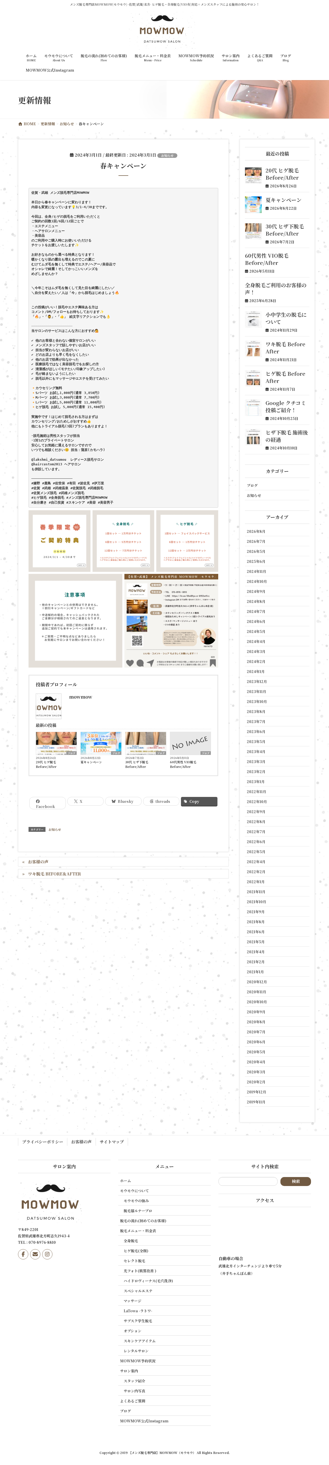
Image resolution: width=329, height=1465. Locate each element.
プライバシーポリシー (42, 1142)
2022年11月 (256, 791)
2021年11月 (256, 891)
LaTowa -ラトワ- (138, 1310)
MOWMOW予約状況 (138, 1360)
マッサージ (132, 1300)
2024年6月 (256, 621)
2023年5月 (256, 741)
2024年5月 (256, 631)
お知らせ (167, 155)
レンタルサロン (136, 1350)
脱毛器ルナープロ (138, 1210)
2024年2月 (256, 661)
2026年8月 (256, 531)
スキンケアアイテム (140, 1340)
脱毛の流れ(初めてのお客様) (143, 1220)
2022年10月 (257, 801)
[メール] (35, 1254)
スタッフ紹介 (134, 1380)
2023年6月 (256, 731)
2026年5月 (256, 551)
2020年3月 (256, 1071)
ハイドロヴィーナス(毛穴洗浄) (148, 1280)
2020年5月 (256, 1051)
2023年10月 (257, 701)
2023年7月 (256, 721)
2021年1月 (255, 971)
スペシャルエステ (138, 1290)
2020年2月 (256, 1081)
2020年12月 (257, 981)
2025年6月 (256, 561)
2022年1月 (256, 881)
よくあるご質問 (132, 1400)
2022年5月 (256, 851)
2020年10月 (257, 1001)
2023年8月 (256, 711)
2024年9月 (256, 591)
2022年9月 (256, 811)
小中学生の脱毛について (286, 318)
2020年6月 (256, 1041)
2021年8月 (256, 921)
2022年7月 (256, 831)
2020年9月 (256, 1011)
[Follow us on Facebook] (23, 1254)
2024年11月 (256, 571)
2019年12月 (256, 1091)
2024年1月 (256, 671)
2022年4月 (256, 861)
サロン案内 (129, 1370)
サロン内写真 (134, 1390)
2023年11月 (256, 691)
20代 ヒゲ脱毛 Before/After (46, 764)
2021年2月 (256, 961)
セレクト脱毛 (134, 1260)
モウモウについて (134, 1190)
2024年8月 (256, 601)
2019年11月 (256, 1101)
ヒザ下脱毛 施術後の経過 (287, 436)
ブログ (71, 753)
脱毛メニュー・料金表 (138, 1230)
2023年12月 (257, 681)
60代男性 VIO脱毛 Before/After (183, 764)
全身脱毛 (131, 1240)
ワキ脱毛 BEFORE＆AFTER (54, 874)
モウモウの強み (136, 1200)
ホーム (125, 1180)
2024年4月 (256, 641)
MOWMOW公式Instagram (144, 1420)
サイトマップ (112, 1142)
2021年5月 (256, 941)
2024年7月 (256, 611)
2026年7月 (256, 541)
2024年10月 (257, 581)
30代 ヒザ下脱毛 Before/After (136, 764)
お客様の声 (38, 862)
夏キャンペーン (91, 762)
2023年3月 (256, 761)
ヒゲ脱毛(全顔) (136, 1250)
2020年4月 (256, 1061)
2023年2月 (256, 771)
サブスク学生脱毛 (138, 1320)
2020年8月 (256, 1021)
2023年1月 (256, 781)
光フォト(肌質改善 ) (140, 1270)
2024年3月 (256, 651)
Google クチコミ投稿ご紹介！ (286, 406)
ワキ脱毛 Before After (285, 347)
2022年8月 (256, 821)
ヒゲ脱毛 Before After (285, 377)
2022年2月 (256, 871)
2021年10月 (256, 901)
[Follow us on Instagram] (47, 1254)
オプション (132, 1330)
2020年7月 (256, 1031)
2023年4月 (256, 751)
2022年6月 (256, 841)
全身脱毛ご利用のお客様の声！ (276, 288)
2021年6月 (256, 931)
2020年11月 (256, 991)
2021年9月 (256, 911)
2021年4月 (256, 951)
